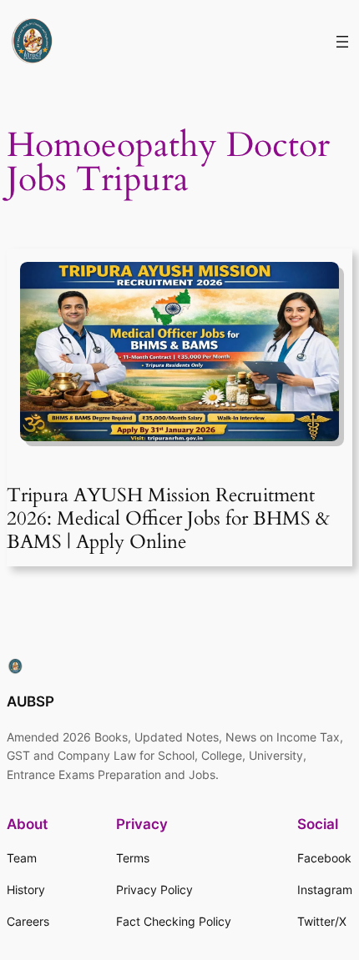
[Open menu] (342, 42)
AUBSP (30, 701)
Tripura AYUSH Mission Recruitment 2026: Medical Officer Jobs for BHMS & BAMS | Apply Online (168, 518)
